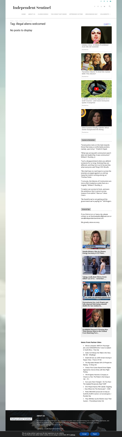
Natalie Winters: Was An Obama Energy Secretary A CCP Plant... (94, 252)
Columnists (104, 14)
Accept (84, 434)
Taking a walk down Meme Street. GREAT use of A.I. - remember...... (95, 278)
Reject (95, 434)
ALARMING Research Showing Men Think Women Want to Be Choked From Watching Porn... (95, 331)
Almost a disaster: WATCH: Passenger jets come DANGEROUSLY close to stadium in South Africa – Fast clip (97, 348)
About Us (31, 14)
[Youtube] (110, 1)
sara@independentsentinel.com (53, 429)
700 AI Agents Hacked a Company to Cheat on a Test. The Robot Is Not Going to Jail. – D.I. (96, 377)
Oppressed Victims (76, 14)
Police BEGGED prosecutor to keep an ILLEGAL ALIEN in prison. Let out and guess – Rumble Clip (97, 394)
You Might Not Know (59, 14)
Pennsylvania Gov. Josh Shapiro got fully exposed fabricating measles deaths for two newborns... (95, 304)
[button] (109, 7)
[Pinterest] (104, 1)
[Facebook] (101, 1)
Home (24, 14)
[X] (107, 1)
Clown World (43, 14)
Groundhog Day (91, 14)
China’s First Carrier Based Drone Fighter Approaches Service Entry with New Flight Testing (97, 370)
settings (72, 435)
